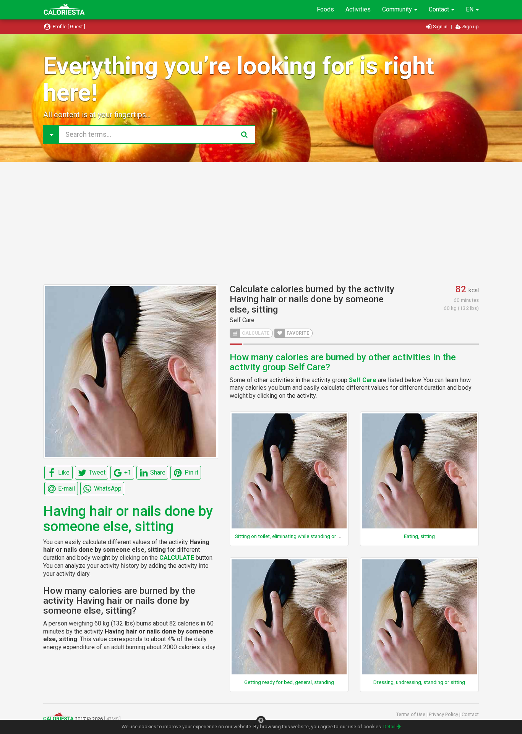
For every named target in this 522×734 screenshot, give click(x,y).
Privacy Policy (444, 714)
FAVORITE (297, 333)
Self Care (242, 320)
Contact (440, 9)
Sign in (440, 26)
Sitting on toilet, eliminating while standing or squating (296, 536)
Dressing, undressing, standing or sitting (419, 682)
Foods (325, 9)
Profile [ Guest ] (68, 26)
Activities (358, 9)
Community (397, 9)
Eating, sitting (419, 536)
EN (470, 9)
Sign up (470, 26)
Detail (390, 726)
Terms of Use (411, 714)
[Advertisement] (261, 223)
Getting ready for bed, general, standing (289, 682)
